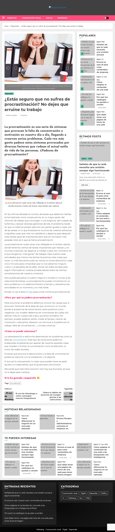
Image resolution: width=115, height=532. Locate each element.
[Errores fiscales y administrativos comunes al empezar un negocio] (47, 422)
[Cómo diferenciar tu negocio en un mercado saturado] (12, 422)
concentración (20, 340)
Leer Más (84, 185)
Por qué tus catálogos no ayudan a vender (29, 468)
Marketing (12, 18)
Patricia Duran (11, 116)
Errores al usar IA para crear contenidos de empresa (66, 451)
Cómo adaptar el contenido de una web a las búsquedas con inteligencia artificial (103, 221)
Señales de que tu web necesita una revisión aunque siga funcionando (103, 52)
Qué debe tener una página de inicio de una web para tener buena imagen (65, 470)
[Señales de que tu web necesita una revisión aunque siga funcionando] (87, 48)
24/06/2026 (102, 204)
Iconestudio (85, 174)
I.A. (102, 59)
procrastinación (15, 383)
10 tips (29, 292)
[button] (111, 18)
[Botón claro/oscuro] (106, 18)
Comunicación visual (31, 18)
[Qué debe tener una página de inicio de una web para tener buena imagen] (87, 118)
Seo (105, 77)
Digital (49, 18)
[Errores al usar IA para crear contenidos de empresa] (87, 65)
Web (103, 42)
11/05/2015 (23, 116)
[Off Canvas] (3, 18)
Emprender (62, 18)
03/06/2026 (102, 108)
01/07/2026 (96, 174)
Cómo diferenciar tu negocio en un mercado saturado (28, 423)
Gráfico (104, 493)
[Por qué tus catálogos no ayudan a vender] (87, 100)
